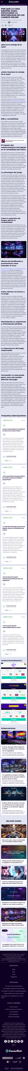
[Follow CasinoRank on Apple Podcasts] (22, 1041)
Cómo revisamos (13, 1012)
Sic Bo (13, 974)
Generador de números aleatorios (17, 100)
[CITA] (8, 1062)
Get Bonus (13, 677)
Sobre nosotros (14, 1007)
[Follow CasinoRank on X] (12, 1041)
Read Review (14, 679)
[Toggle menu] (2, 1)
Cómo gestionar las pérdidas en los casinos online (12, 996)
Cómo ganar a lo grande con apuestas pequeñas (13, 991)
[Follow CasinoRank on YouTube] (15, 1041)
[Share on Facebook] (5, 25)
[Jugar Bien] (18, 1058)
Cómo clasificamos (14, 1014)
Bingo (13, 969)
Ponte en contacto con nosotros (13, 1009)
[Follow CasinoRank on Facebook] (5, 1041)
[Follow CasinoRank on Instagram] (8, 1041)
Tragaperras (14, 977)
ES (13, 1045)
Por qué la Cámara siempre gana (13, 986)
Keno (13, 972)
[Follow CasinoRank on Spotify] (18, 1041)
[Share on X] (2, 25)
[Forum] (15, 1062)
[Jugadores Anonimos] (24, 1058)
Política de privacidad (13, 1016)
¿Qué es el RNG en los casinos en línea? (14, 993)
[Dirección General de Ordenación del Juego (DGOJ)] (8, 1058)
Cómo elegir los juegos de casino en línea (13, 988)
